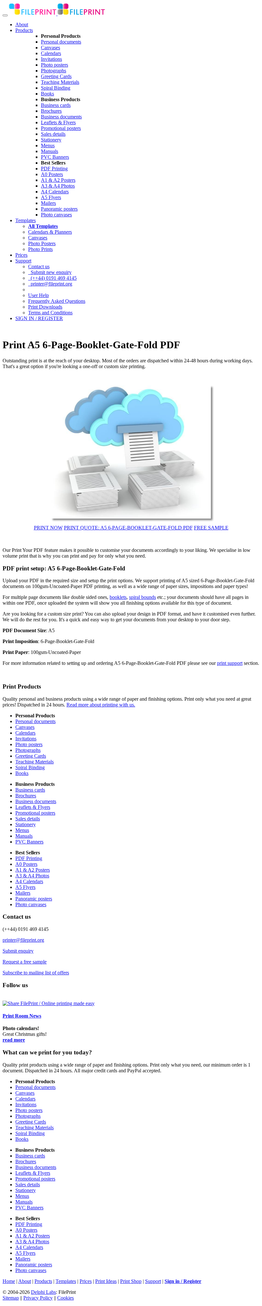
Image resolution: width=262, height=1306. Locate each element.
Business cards (56, 105)
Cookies (65, 1298)
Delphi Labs (43, 1292)
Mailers (48, 203)
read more (14, 1040)
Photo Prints (40, 249)
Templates (25, 220)
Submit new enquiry (50, 272)
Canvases (50, 47)
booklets (118, 597)
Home (9, 1281)
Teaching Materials (60, 82)
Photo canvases (56, 214)
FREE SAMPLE (211, 527)
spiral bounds (142, 597)
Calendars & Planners (50, 232)
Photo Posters (42, 243)
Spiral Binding (55, 88)
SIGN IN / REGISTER (39, 318)
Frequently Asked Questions (56, 301)
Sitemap (11, 1298)
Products (24, 30)
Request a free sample (25, 961)
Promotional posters (61, 128)
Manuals (49, 151)
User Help (38, 295)
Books (47, 93)
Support (23, 260)
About (21, 24)
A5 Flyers (51, 197)
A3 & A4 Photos (58, 186)
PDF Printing (54, 168)
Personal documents (61, 41)
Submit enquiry (18, 951)
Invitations (51, 59)
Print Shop (131, 1281)
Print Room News (22, 1016)
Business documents (61, 116)
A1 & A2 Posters (58, 180)
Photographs (53, 70)
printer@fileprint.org (50, 283)
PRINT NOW (48, 527)
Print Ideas (106, 1281)
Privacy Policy (38, 1298)
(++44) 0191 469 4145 (52, 278)
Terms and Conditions (50, 312)
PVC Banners (55, 157)
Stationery (51, 139)
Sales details (53, 134)
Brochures (51, 111)
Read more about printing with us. (100, 704)
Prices (21, 255)
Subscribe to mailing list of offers (36, 972)
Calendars (51, 53)
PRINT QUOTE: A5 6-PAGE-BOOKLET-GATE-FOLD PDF (128, 527)
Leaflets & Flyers (58, 122)
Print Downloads (45, 307)
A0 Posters (52, 174)
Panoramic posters (59, 209)
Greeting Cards (56, 76)
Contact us (39, 266)
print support (230, 663)
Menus (48, 145)
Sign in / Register (183, 1281)
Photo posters (54, 65)
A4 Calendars (55, 191)
